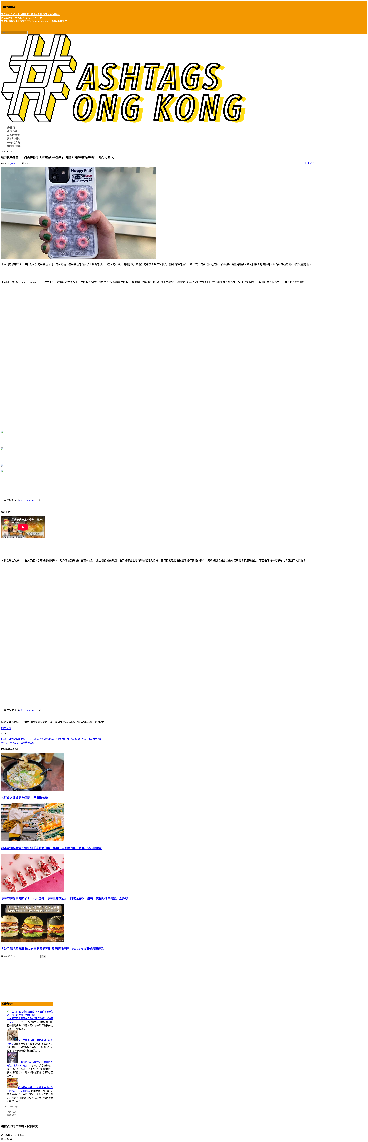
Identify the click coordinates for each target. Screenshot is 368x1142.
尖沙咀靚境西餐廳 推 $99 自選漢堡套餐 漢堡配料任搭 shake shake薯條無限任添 (52, 948)
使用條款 (11, 1112)
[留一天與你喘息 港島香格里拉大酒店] (12, 1040)
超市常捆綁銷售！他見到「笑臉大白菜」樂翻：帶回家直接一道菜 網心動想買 (51, 848)
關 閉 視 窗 (6, 1138)
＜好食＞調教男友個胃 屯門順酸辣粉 (24, 797)
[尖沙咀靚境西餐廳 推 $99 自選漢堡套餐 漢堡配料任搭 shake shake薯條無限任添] (32, 941)
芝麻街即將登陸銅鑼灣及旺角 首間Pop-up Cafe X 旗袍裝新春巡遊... (34, 21)
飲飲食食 (310, 163)
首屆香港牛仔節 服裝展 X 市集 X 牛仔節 (21, 18)
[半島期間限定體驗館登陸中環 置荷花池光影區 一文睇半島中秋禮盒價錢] (30, 1015)
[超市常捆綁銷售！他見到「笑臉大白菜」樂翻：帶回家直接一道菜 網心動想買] (32, 840)
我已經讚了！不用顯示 (12, 1135)
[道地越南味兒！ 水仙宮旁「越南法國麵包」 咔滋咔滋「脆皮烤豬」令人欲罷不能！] (12, 1087)
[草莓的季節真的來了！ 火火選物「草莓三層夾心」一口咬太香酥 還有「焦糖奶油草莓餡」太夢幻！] (32, 891)
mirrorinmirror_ (27, 500)
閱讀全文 (6, 728)
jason (13, 163)
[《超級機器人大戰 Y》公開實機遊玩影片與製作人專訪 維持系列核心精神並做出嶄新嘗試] (12, 1062)
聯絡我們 (11, 1115)
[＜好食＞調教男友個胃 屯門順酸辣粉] (32, 790)
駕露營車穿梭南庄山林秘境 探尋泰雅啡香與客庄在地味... (30, 14)
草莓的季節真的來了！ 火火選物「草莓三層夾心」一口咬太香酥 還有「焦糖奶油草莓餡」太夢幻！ (66, 898)
